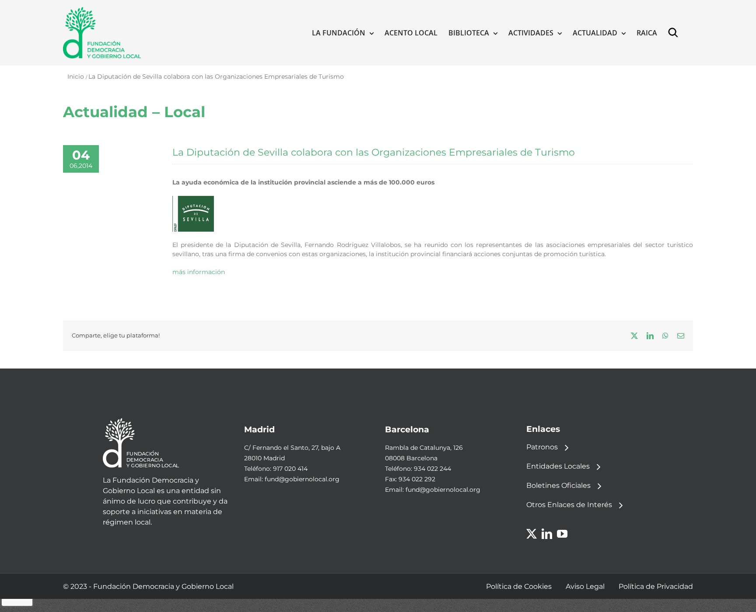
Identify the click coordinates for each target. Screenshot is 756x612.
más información (198, 272)
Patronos (542, 447)
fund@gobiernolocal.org (302, 479)
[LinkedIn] (547, 534)
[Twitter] (531, 534)
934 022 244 (432, 469)
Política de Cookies (519, 586)
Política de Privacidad (656, 586)
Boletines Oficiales (558, 485)
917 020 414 (290, 469)
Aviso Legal (585, 586)
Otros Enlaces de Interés (569, 505)
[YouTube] (562, 534)
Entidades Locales (558, 466)
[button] (675, 32)
